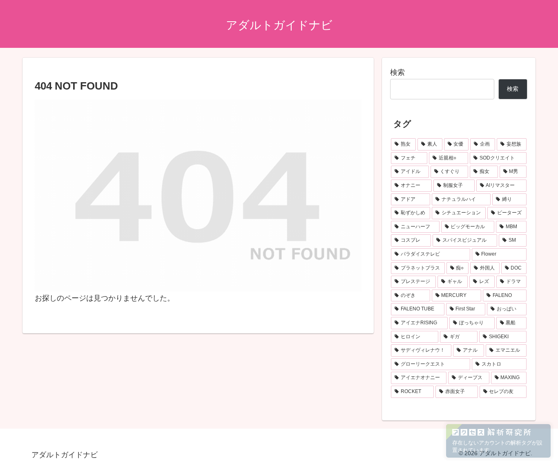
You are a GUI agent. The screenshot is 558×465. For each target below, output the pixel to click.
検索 (397, 72)
